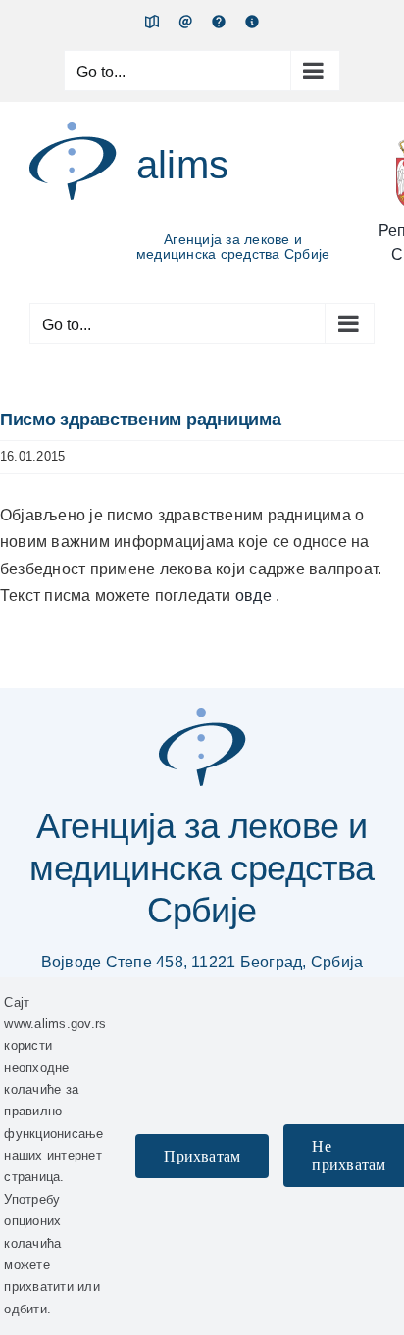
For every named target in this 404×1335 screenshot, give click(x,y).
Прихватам (202, 1156)
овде (255, 595)
